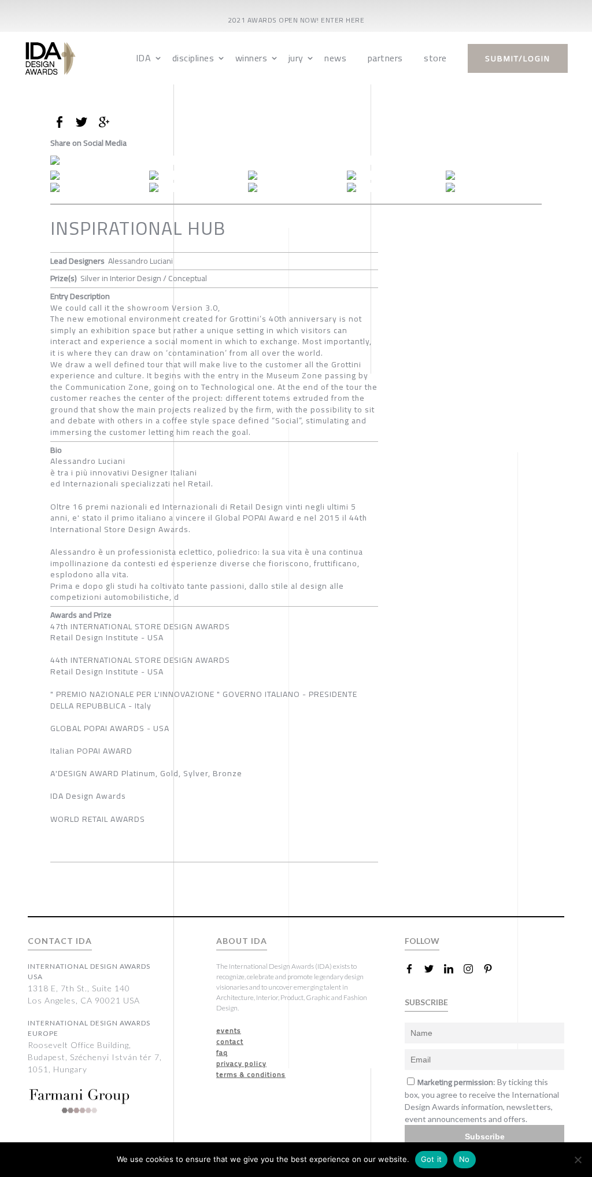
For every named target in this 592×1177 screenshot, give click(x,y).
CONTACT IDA (60, 941)
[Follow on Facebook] (414, 968)
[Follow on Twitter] (433, 968)
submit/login (517, 58)
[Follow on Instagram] (473, 968)
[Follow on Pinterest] (492, 968)
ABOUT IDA (241, 941)
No (464, 1159)
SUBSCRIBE (426, 1002)
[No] (577, 1159)
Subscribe (485, 1136)
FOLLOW (422, 941)
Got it (431, 1159)
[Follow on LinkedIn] (453, 968)
